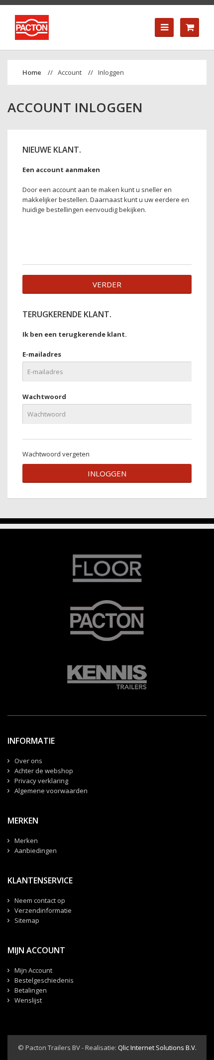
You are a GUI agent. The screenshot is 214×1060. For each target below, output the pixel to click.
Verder (107, 284)
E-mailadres (41, 354)
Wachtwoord (44, 396)
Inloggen (111, 72)
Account (70, 72)
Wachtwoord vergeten (56, 453)
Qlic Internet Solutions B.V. (157, 1047)
